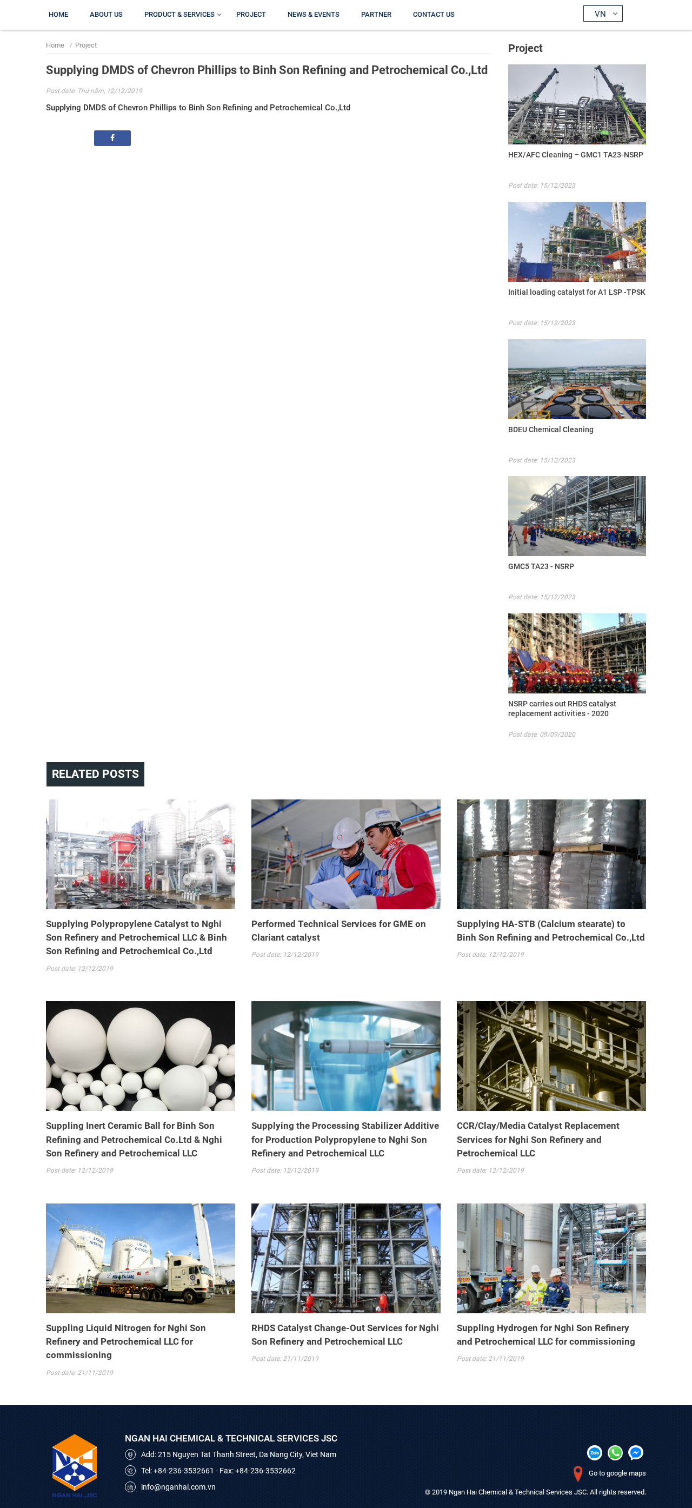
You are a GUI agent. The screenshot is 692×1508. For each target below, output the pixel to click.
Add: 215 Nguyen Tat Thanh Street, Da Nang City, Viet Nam (238, 1454)
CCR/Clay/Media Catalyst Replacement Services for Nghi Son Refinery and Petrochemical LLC (538, 1139)
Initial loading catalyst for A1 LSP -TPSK (577, 292)
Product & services (179, 14)
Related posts (95, 774)
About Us (106, 14)
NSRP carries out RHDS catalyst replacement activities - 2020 (562, 708)
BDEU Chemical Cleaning (551, 429)
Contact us (434, 14)
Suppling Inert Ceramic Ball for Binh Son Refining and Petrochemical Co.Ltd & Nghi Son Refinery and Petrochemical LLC (134, 1139)
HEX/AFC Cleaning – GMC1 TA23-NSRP (575, 154)
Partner (376, 14)
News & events (314, 14)
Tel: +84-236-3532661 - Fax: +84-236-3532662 (218, 1470)
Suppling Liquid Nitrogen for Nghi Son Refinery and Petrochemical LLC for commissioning (126, 1341)
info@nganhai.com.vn (178, 1487)
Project (251, 14)
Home (58, 14)
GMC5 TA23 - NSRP (541, 566)
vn (600, 14)
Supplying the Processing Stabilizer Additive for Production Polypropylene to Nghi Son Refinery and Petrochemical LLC (345, 1139)
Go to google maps (617, 1473)
